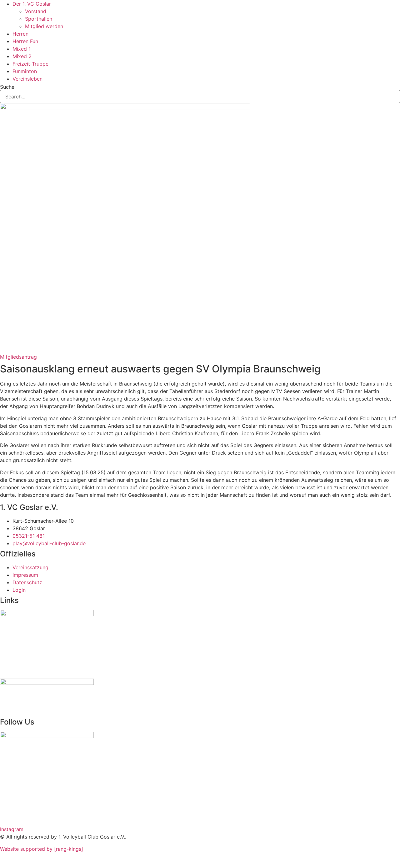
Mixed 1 (21, 49)
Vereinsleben (27, 79)
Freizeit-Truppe (30, 64)
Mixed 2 (22, 56)
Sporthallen (38, 19)
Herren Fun (25, 41)
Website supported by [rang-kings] (41, 849)
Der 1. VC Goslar (31, 4)
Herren (20, 34)
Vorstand (35, 11)
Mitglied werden (44, 26)
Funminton (24, 71)
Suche (7, 86)
